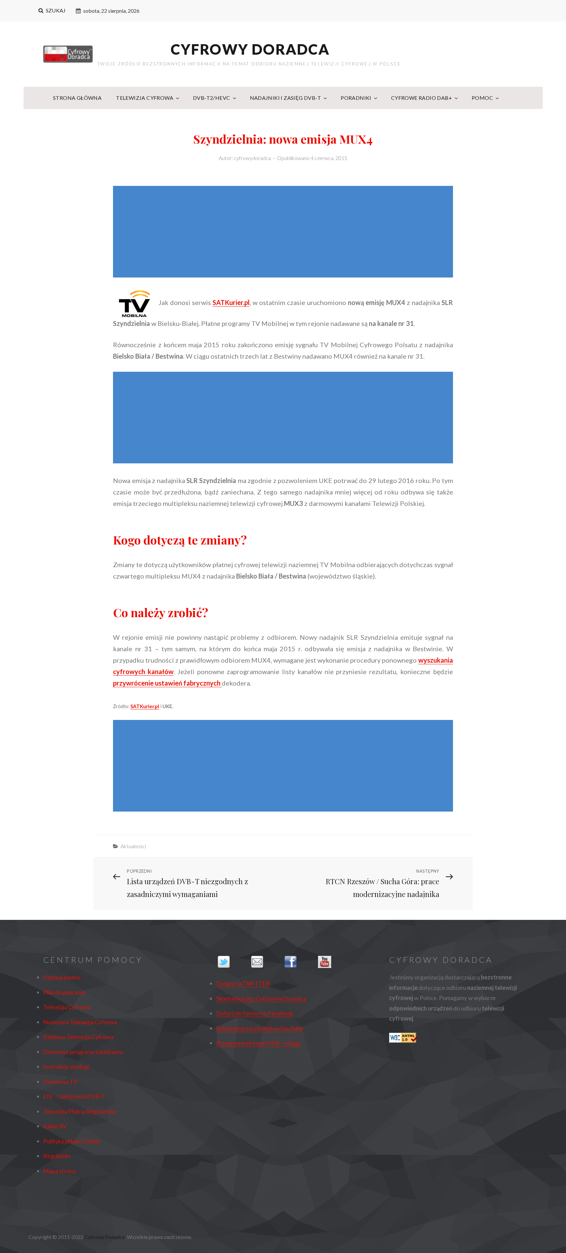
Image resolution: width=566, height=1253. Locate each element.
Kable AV (54, 1126)
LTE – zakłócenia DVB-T (73, 1096)
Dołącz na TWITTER (243, 983)
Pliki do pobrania (64, 992)
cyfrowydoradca (252, 158)
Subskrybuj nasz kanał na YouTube (259, 1028)
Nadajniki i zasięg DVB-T (285, 98)
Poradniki (356, 98)
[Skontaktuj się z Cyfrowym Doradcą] (266, 962)
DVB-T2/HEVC (211, 98)
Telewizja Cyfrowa (144, 98)
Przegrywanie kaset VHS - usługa (258, 1043)
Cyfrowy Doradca (250, 49)
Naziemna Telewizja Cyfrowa (80, 1022)
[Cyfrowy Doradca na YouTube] (333, 962)
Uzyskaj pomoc (62, 977)
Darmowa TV (60, 1081)
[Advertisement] (284, 232)
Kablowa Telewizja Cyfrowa (78, 1036)
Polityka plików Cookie (71, 1141)
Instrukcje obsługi (66, 1066)
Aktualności (133, 846)
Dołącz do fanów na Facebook (254, 1013)
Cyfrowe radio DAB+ (421, 98)
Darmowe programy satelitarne (83, 1051)
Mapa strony (59, 1170)
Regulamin (56, 1155)
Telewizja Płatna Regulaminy (79, 1111)
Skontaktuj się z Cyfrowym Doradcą (261, 998)
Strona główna (77, 98)
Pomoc (482, 98)
